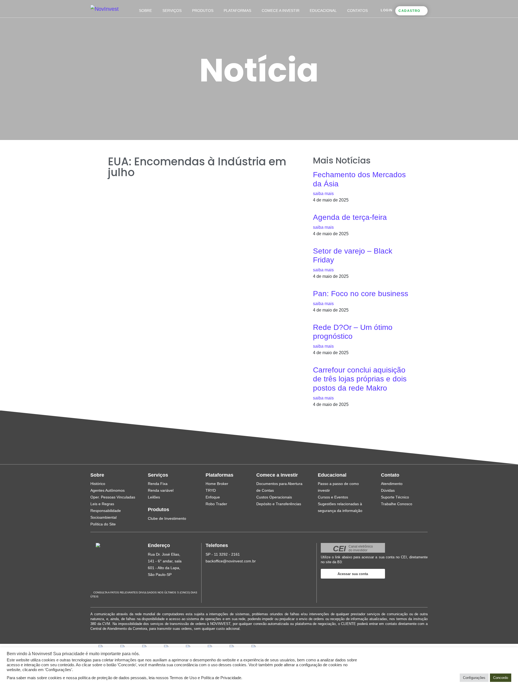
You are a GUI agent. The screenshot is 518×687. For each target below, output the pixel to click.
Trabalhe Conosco (396, 504)
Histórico (97, 483)
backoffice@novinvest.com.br (231, 561)
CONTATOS (357, 10)
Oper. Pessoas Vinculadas (112, 497)
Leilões (154, 497)
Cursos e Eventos (333, 497)
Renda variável (160, 490)
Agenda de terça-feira (350, 217)
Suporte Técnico (395, 497)
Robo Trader (216, 504)
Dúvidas (388, 490)
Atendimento (392, 483)
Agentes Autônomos (107, 490)
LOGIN (387, 10)
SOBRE (145, 10)
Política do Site (103, 524)
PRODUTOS (202, 10)
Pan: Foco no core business (360, 293)
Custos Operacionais (274, 497)
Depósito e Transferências (278, 504)
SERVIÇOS (172, 10)
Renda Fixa (158, 483)
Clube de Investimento (167, 518)
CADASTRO (409, 11)
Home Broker (217, 483)
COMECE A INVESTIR (280, 10)
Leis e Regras (102, 504)
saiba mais (323, 193)
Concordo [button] (500, 678)
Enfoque (213, 497)
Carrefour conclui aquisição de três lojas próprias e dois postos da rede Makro (360, 379)
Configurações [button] (474, 678)
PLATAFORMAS (237, 10)
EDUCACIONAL (323, 10)
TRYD (211, 490)
